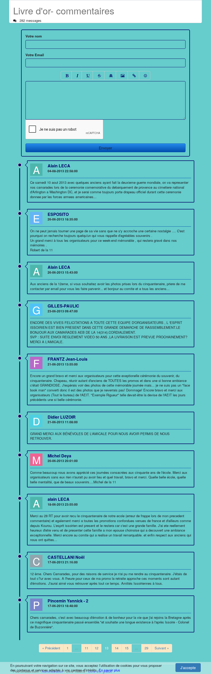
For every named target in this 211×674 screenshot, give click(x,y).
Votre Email (34, 55)
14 (116, 648)
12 (96, 648)
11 (86, 648)
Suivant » (162, 648)
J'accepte (188, 667)
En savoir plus (109, 670)
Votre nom (33, 36)
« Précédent (51, 648)
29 (146, 648)
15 (126, 648)
